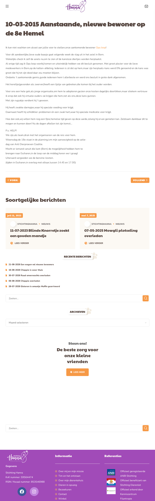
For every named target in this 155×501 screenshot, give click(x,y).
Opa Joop (101, 47)
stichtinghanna (27, 224)
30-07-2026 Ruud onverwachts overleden (29, 275)
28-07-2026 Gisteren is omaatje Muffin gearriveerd (34, 286)
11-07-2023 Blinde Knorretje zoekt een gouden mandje (39, 233)
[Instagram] (34, 491)
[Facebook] (22, 491)
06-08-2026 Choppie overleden (24, 280)
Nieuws (45, 224)
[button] (146, 6)
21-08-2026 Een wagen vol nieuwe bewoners (31, 264)
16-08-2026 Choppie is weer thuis (26, 270)
